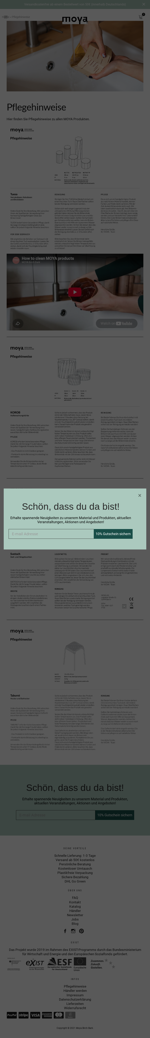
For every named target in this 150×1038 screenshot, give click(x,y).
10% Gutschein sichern (113, 534)
